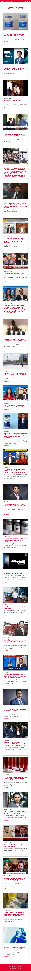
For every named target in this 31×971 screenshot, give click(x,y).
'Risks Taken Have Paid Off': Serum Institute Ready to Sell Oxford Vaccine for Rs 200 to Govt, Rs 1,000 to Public (15, 205)
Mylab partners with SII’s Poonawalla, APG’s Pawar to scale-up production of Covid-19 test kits (15, 744)
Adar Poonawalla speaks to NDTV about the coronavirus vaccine (15, 274)
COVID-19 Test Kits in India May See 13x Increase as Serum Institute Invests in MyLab (15, 778)
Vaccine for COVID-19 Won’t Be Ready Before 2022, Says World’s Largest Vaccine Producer (14, 914)
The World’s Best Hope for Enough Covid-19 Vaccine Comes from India (15, 374)
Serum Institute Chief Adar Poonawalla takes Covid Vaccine (14, 101)
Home (3, 1)
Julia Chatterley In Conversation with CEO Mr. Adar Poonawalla (14, 406)
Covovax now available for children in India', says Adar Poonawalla (15, 35)
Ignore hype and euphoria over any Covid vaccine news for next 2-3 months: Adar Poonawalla (15, 641)
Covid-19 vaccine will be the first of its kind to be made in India (15, 812)
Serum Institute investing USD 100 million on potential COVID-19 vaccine (15, 540)
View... (5, 76)
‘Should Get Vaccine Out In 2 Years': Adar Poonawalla (15, 845)
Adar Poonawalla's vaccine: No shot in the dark (15, 607)
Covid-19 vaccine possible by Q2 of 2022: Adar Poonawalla (15, 710)
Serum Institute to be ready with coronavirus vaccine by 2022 (14, 948)
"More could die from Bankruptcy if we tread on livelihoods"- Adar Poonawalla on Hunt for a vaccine (15, 879)
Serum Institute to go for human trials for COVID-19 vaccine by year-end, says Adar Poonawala (15, 676)
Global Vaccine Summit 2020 (13, 573)
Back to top (13, 968)
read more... (6, 44)
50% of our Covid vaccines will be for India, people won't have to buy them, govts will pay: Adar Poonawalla (15, 435)
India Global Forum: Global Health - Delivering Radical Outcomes (15, 69)
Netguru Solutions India (19, 966)
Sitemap (19, 968)
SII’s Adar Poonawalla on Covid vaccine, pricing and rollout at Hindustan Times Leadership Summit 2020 (14, 240)
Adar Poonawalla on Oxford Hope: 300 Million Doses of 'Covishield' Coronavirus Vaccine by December (15, 471)
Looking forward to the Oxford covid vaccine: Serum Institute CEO (15, 340)
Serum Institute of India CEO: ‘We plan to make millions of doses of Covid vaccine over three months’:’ (15, 505)
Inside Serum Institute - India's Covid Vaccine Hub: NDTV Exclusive (15, 135)
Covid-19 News (9, 1)
